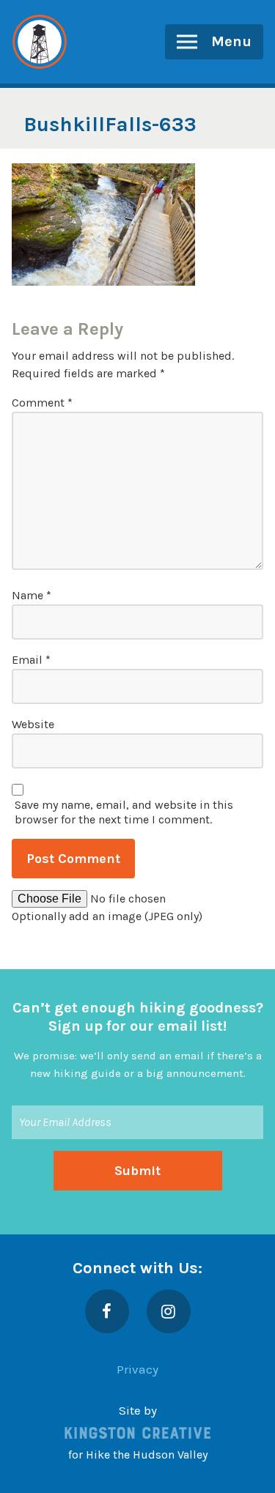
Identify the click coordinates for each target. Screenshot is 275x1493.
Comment (42, 403)
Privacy (137, 1369)
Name (31, 595)
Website (33, 724)
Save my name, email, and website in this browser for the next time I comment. (124, 812)
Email (31, 660)
